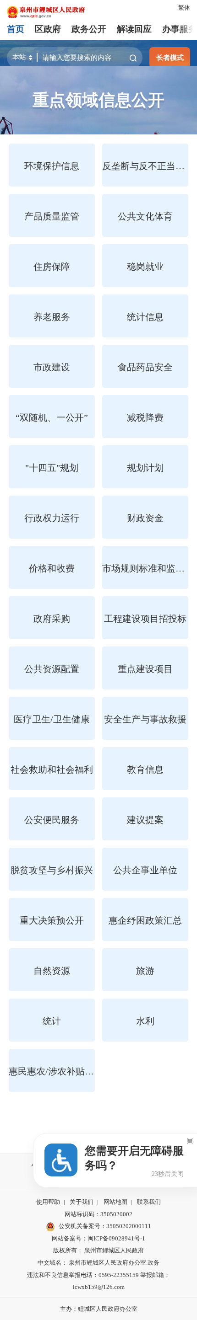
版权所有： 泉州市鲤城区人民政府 (98, 1250)
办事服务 (179, 29)
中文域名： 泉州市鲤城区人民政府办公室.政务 (98, 1262)
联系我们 (149, 1201)
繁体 (184, 7)
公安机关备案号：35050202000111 (105, 1226)
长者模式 (170, 57)
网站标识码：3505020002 (98, 1214)
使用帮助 (48, 1201)
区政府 (48, 29)
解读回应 (134, 29)
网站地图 (115, 1201)
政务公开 (88, 29)
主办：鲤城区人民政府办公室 (98, 1308)
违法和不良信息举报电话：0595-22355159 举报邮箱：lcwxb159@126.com (98, 1281)
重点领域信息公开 (98, 100)
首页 (15, 29)
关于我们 (81, 1201)
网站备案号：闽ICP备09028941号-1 (98, 1238)
